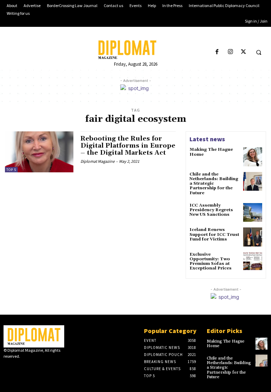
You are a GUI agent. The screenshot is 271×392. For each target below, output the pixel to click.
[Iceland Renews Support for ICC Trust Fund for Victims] (252, 237)
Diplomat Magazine (97, 161)
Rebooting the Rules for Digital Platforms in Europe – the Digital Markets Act (127, 146)
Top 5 (11, 169)
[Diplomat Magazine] (135, 49)
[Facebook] (217, 52)
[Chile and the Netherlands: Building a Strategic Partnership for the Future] (252, 181)
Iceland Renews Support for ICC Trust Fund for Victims (214, 234)
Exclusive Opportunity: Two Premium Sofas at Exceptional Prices (210, 261)
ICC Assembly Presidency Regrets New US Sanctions (211, 210)
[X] (243, 52)
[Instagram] (230, 52)
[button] (258, 52)
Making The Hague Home (211, 152)
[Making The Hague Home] (252, 156)
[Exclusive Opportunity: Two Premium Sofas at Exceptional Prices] (252, 261)
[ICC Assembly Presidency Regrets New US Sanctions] (252, 212)
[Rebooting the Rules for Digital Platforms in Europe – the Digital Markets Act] (39, 151)
